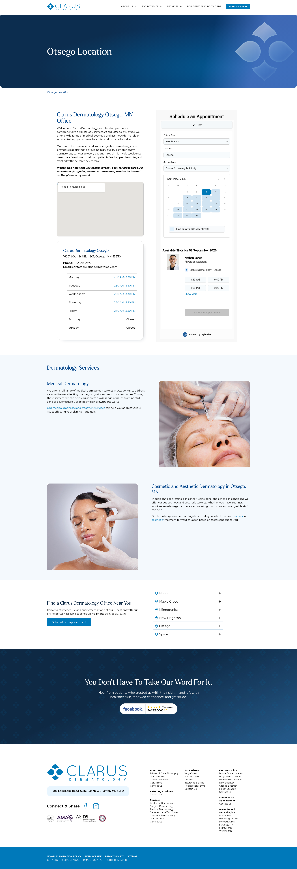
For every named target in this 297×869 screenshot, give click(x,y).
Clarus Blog (156, 782)
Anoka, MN (225, 815)
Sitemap (132, 856)
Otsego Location (228, 785)
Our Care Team (158, 776)
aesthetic (157, 519)
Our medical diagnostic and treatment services (76, 408)
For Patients (192, 770)
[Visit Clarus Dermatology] (87, 772)
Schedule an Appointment (69, 622)
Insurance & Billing (194, 782)
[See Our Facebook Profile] (148, 708)
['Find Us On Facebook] (85, 806)
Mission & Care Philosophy (164, 773)
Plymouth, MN (227, 821)
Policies (189, 779)
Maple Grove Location (231, 773)
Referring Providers (161, 791)
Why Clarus (191, 773)
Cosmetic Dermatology (163, 815)
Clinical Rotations (159, 779)
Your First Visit (192, 776)
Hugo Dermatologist (230, 776)
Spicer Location (227, 789)
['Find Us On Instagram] (96, 806)
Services (155, 800)
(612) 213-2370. (117, 613)
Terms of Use (93, 856)
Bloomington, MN (229, 818)
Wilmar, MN (225, 831)
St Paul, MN (225, 827)
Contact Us (156, 785)
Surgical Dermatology (162, 806)
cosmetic (238, 516)
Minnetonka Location (230, 779)
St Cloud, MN (226, 824)
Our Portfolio (157, 818)
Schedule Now (238, 6)
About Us (155, 770)
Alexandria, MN (227, 812)
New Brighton (227, 782)
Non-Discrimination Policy (64, 856)
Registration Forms (195, 785)
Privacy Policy (114, 856)
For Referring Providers (204, 6)
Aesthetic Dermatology (163, 803)
